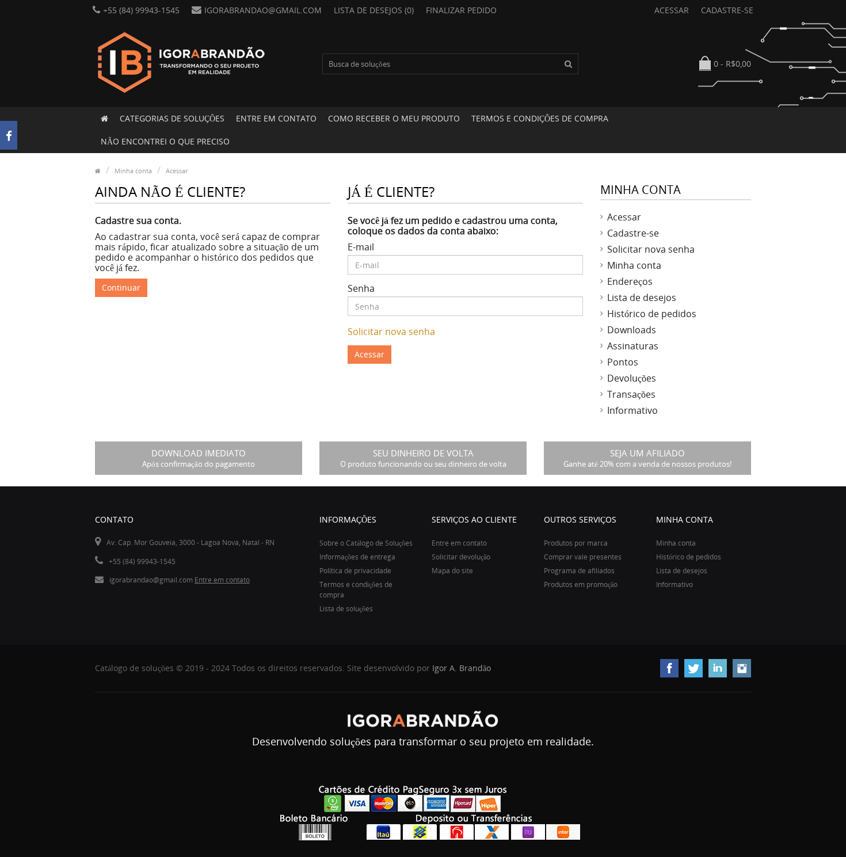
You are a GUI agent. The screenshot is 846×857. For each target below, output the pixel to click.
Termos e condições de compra (539, 118)
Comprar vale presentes (583, 557)
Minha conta (133, 170)
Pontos (622, 362)
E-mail (361, 247)
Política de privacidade (355, 571)
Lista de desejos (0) (374, 10)
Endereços (630, 281)
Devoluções (631, 378)
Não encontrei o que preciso (165, 141)
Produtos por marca (576, 543)
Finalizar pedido (461, 10)
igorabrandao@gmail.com (263, 10)
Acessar (671, 10)
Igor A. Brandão (461, 667)
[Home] (98, 170)
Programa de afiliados (579, 571)
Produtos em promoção (581, 584)
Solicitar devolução (461, 557)
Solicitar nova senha (391, 331)
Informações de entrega (357, 557)
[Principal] (104, 118)
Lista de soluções (346, 609)
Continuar (121, 287)
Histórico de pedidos (651, 313)
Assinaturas (632, 346)
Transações (631, 394)
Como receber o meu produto (394, 118)
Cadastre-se (727, 10)
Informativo (632, 410)
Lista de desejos (641, 297)
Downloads (631, 329)
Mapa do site (452, 571)
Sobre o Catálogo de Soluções (366, 543)
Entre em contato (276, 118)
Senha (361, 288)
